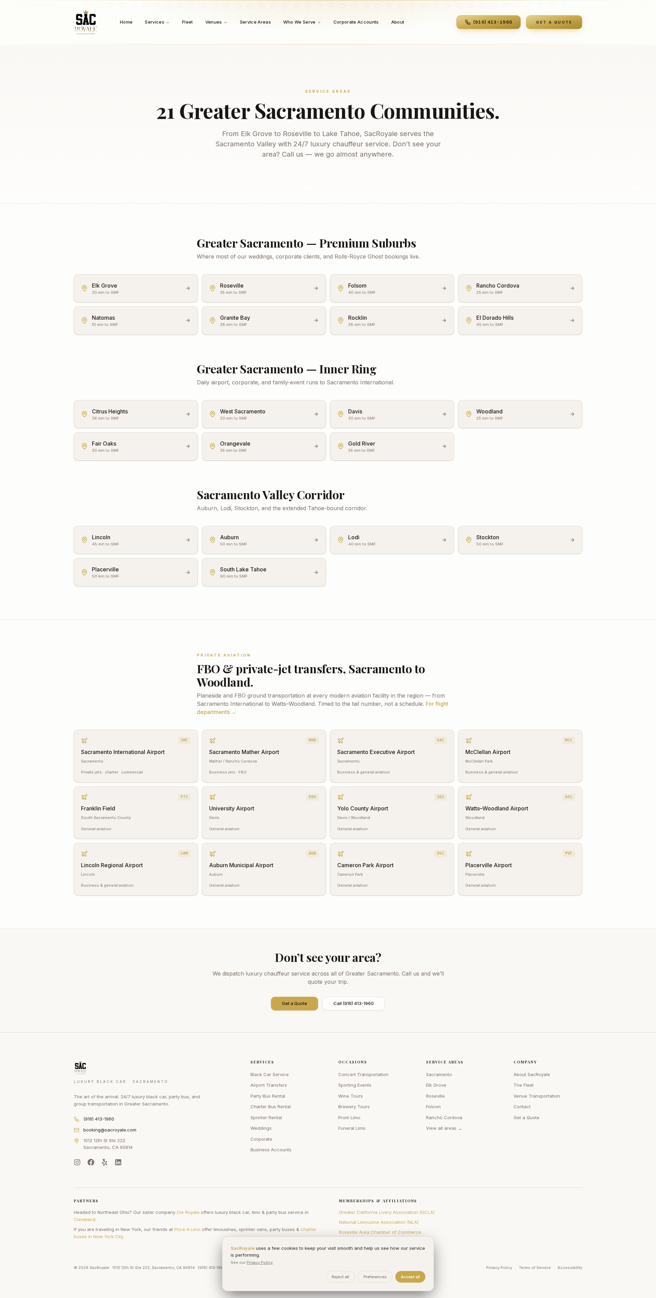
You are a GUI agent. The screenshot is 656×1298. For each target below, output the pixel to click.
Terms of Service (535, 1267)
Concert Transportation (363, 1074)
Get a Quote (294, 1003)
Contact (522, 1106)
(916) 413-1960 (98, 1119)
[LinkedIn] (118, 1162)
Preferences (375, 1276)
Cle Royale (188, 1212)
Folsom (433, 1106)
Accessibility (570, 1267)
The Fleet (524, 1085)
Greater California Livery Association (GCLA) (387, 1212)
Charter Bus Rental (270, 1106)
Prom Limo (349, 1117)
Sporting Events (354, 1085)
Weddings (261, 1128)
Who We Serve (299, 22)
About (398, 22)
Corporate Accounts (356, 22)
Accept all (410, 1276)
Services (154, 22)
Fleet (187, 22)
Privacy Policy (499, 1267)
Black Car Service (269, 1074)
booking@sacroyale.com (109, 1130)
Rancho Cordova (444, 1117)
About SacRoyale (532, 1074)
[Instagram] (77, 1162)
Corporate (261, 1139)
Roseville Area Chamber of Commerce (380, 1232)
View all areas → (444, 1128)
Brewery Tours (354, 1106)
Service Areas (255, 22)
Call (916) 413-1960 (353, 1003)
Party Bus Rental (267, 1096)
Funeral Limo (352, 1128)
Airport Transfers (268, 1085)
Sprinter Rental (266, 1117)
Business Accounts (270, 1149)
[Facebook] (90, 1162)
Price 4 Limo (187, 1229)
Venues (213, 22)
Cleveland (84, 1219)
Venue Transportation (537, 1096)
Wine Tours (350, 1096)
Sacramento (439, 1074)
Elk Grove (436, 1085)
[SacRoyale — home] (86, 22)
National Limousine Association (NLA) (379, 1222)
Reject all (340, 1276)
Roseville (435, 1096)
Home (126, 22)
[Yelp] (104, 1162)
